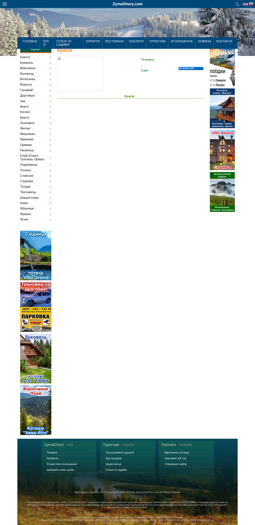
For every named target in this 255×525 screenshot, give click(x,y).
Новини (204, 41)
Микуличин (27, 133)
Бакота (25, 57)
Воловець (27, 73)
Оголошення (181, 41)
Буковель (26, 62)
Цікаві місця (113, 464)
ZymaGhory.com (128, 4)
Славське (26, 175)
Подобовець (28, 164)
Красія (24, 117)
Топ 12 (46, 42)
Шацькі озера (29, 197)
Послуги (136, 41)
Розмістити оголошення (62, 464)
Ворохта (26, 84)
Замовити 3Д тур (175, 458)
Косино (25, 111)
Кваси (24, 106)
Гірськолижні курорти (120, 452)
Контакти (224, 41)
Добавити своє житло (60, 469)
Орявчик (26, 144)
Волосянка (27, 79)
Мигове (25, 128)
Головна (30, 41)
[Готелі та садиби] (237, 4)
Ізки (22, 101)
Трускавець (28, 192)
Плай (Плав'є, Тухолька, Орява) (32, 157)
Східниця (26, 181)
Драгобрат (27, 95)
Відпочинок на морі (176, 452)
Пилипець (27, 150)
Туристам (157, 41)
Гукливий (26, 90)
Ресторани (114, 41)
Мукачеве (27, 139)
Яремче (25, 214)
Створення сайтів (175, 464)
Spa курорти (114, 458)
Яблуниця (27, 208)
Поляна (25, 170)
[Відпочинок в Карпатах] (127, 27)
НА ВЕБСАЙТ (187, 68)
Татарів (25, 186)
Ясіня (24, 219)
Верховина (27, 68)
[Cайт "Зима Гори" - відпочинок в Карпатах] (245, 3)
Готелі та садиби (63, 42)
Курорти (93, 41)
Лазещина (27, 122)
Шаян (24, 203)
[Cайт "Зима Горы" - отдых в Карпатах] (251, 3)
